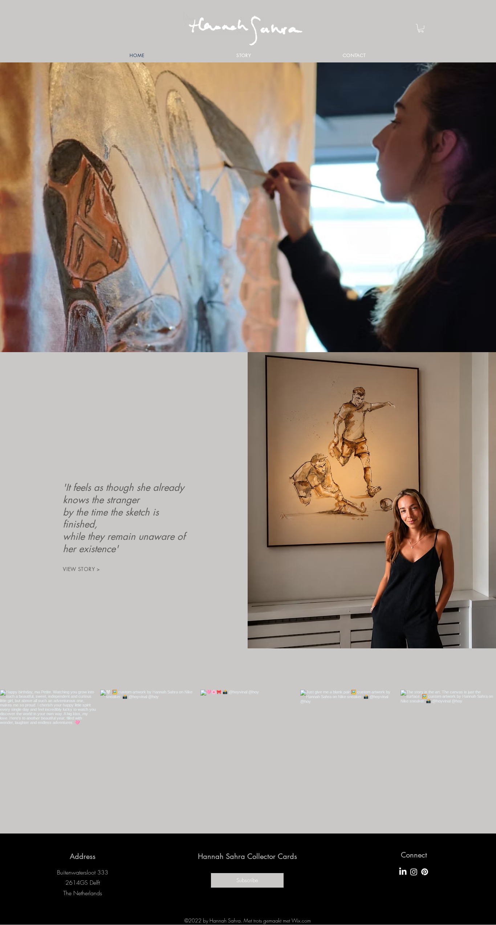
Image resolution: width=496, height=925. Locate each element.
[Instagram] (413, 871)
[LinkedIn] (402, 871)
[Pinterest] (424, 871)
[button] (421, 28)
